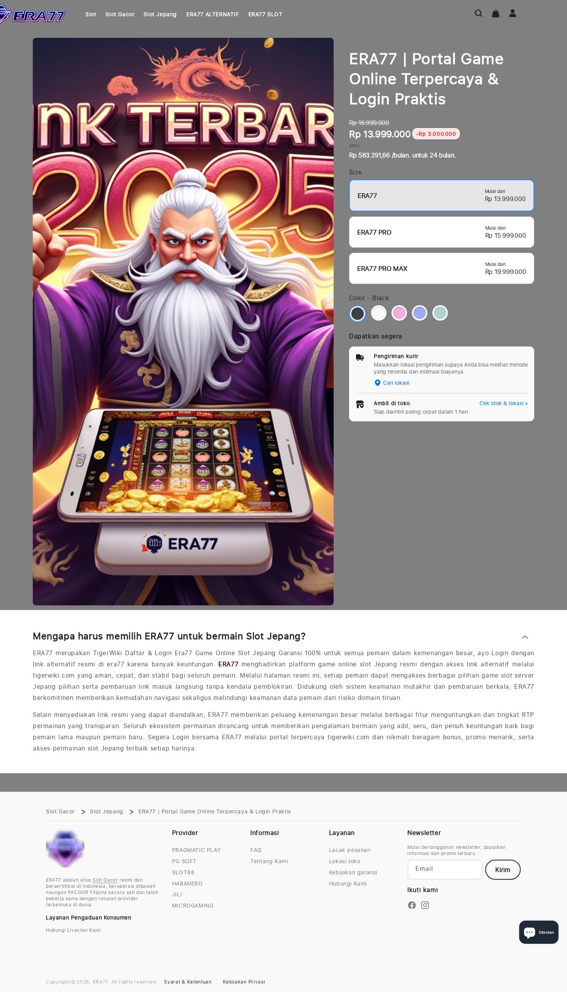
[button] (478, 13)
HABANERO (187, 883)
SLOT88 (183, 872)
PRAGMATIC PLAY (196, 850)
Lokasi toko (345, 861)
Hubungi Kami (348, 883)
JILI (177, 894)
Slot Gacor (60, 811)
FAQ (256, 850)
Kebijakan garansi (353, 872)
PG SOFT (184, 861)
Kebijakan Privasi (244, 981)
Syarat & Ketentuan (188, 981)
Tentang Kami (269, 861)
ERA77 (228, 664)
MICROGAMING (193, 905)
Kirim (502, 869)
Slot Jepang (106, 811)
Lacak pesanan (350, 850)
